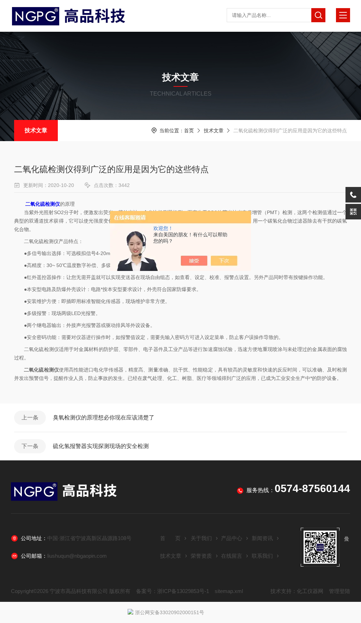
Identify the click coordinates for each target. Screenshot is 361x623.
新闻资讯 (262, 538)
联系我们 (262, 556)
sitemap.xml (229, 591)
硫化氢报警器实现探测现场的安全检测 (101, 446)
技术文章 (36, 130)
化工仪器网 (310, 591)
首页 (189, 130)
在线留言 (231, 556)
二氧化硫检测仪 (42, 204)
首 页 (170, 538)
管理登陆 (339, 591)
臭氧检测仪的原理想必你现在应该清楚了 (103, 418)
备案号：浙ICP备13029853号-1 (172, 591)
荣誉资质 (201, 556)
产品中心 (231, 538)
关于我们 (201, 538)
